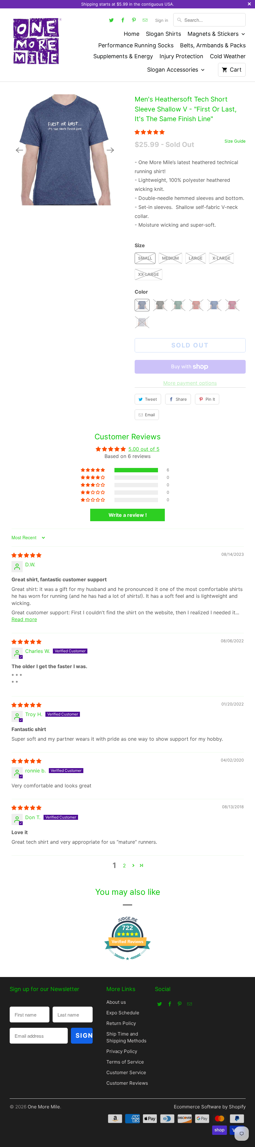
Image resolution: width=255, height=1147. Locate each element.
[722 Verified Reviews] (127, 963)
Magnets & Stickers (214, 34)
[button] (150, 132)
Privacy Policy (121, 1051)
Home (131, 34)
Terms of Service (125, 1062)
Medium (170, 258)
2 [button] (124, 865)
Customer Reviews (127, 1083)
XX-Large (148, 274)
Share (181, 399)
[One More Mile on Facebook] (123, 20)
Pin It (210, 399)
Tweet (151, 399)
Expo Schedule (122, 1013)
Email (150, 414)
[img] (26, 555)
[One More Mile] (37, 40)
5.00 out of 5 (144, 449)
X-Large (221, 258)
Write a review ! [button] (128, 515)
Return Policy (121, 1023)
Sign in (161, 20)
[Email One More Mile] (145, 20)
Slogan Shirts (163, 34)
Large (195, 258)
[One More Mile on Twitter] (112, 20)
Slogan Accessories (173, 69)
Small (145, 258)
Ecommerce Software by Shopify (210, 1107)
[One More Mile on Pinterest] (134, 20)
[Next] (111, 150)
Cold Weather (228, 56)
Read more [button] (24, 619)
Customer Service (126, 1072)
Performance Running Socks (136, 45)
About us (116, 1002)
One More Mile (44, 1107)
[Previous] (19, 150)
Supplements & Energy (123, 56)
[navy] (65, 149)
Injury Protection (181, 56)
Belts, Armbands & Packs (213, 45)
